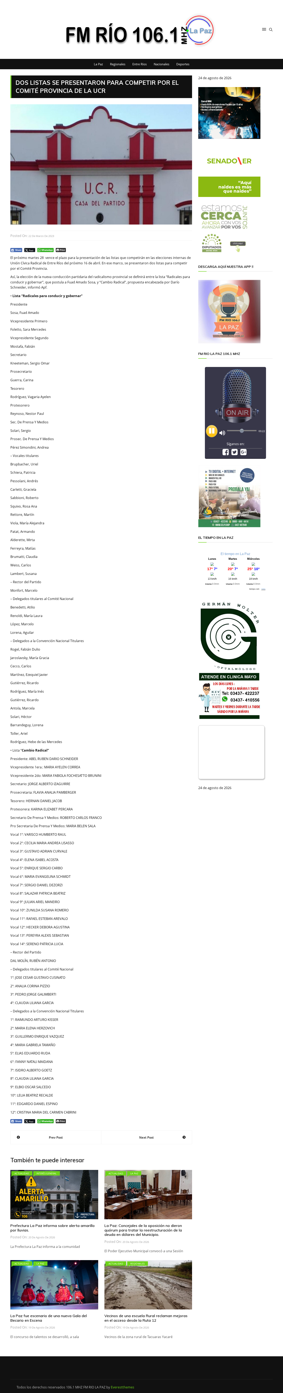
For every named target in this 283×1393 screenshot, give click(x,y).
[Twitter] (234, 453)
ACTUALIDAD (22, 1173)
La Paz (98, 64)
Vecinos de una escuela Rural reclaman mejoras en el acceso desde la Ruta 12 (145, 1318)
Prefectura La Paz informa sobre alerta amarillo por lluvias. (52, 1228)
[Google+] (243, 453)
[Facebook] (226, 453)
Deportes (182, 64)
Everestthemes (122, 1387)
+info (263, 589)
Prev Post (56, 1137)
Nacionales (161, 64)
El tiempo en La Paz (235, 554)
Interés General (46, 1173)
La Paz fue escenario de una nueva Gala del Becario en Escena (48, 1318)
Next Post (146, 1137)
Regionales (117, 64)
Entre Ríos (139, 64)
